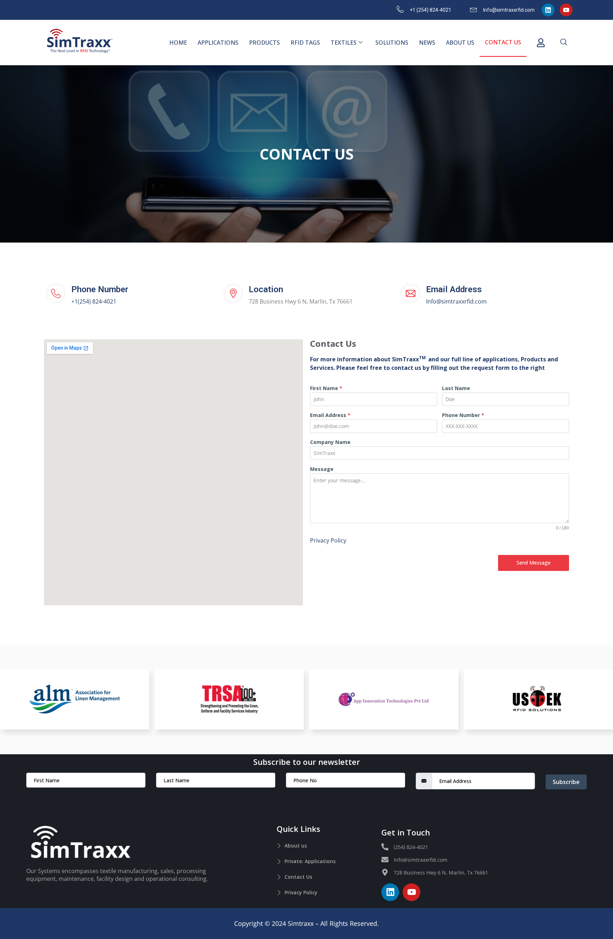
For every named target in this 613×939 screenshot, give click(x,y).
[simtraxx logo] (79, 41)
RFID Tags (305, 42)
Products (264, 42)
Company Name (330, 442)
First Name (326, 388)
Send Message (534, 562)
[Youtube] (566, 10)
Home (178, 42)
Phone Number (463, 415)
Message (321, 469)
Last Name (456, 388)
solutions (391, 42)
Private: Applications (310, 861)
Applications (218, 42)
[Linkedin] (548, 10)
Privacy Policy (328, 540)
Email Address (330, 415)
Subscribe (566, 782)
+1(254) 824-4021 (93, 301)
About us (460, 42)
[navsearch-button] (564, 42)
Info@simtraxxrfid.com (456, 301)
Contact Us (503, 42)
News (427, 42)
